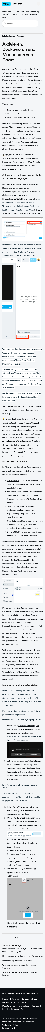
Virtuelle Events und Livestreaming (26, 11)
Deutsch (12, 1028)
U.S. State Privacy (28, 1021)
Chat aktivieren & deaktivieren (20, 110)
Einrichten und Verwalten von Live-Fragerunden (22, 956)
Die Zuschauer (13, 480)
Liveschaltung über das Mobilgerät (17, 960)
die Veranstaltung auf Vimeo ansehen (26, 406)
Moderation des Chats (16, 113)
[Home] (6, 4)
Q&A (29, 162)
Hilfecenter (17, 3)
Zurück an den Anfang (11, 937)
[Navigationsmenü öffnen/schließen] (38, 4)
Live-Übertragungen (11, 14)
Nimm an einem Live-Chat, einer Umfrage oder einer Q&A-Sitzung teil (22, 950)
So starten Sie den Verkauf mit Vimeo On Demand (19, 974)
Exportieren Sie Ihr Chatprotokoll (21, 117)
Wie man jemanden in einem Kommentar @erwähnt (19, 967)
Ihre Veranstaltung (13, 195)
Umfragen (19, 162)
